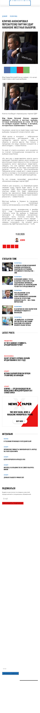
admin (22, 240)
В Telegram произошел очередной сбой (17, 441)
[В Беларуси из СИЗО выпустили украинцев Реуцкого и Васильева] (7, 309)
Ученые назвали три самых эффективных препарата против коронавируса (16, 608)
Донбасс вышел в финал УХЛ (14, 477)
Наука (6, 438)
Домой (4, 16)
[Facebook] (7, 70)
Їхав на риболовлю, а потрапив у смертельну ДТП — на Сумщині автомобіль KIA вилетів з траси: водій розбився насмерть (20, 643)
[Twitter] (13, 70)
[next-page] (3, 481)
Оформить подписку (13, 503)
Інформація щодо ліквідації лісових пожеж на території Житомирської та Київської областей (18, 637)
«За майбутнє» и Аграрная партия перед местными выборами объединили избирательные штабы (23, 322)
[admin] (17, 240)
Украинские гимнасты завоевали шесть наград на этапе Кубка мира (20, 450)
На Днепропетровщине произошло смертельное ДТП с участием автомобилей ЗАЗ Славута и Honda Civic (19, 632)
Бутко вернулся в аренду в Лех (14, 459)
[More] (33, 70)
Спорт (6, 447)
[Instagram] (8, 246)
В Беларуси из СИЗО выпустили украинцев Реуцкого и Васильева (25, 311)
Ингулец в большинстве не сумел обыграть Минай (19, 468)
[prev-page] (2, 481)
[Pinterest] (20, 70)
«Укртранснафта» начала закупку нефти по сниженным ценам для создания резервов (17, 627)
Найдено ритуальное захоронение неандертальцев (20, 595)
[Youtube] (16, 246)
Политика (13, 16)
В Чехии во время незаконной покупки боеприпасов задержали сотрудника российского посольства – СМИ (25, 269)
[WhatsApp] (26, 70)
